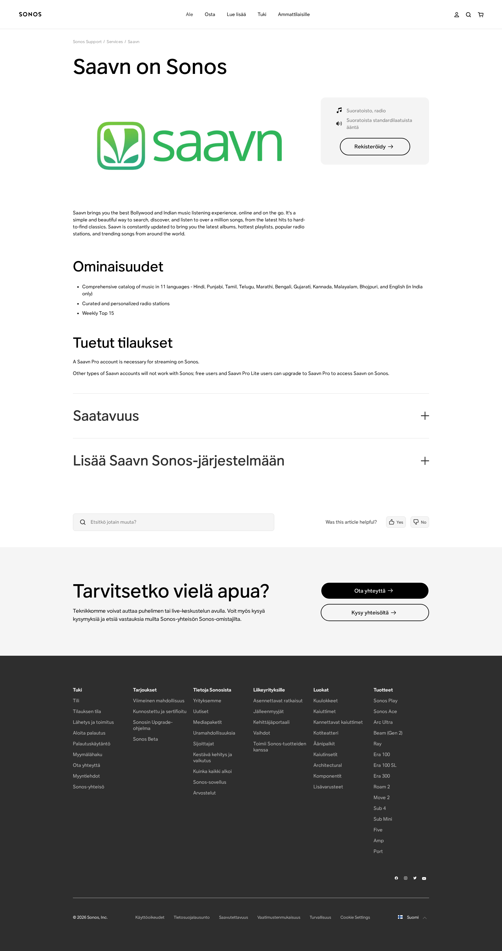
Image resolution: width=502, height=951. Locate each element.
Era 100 (382, 754)
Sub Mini (383, 819)
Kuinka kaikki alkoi (212, 771)
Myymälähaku (87, 754)
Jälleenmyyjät (268, 711)
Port (378, 851)
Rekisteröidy (370, 146)
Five (378, 830)
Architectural (327, 765)
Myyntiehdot (86, 776)
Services (115, 41)
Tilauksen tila (87, 711)
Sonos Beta (145, 739)
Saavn (133, 41)
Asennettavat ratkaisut (278, 701)
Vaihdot (261, 733)
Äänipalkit (324, 744)
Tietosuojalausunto (192, 917)
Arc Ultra (383, 722)
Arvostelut (204, 793)
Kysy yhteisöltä (370, 612)
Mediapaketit (207, 722)
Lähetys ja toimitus (93, 722)
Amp (379, 841)
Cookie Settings (355, 917)
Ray (377, 744)
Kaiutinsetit (325, 754)
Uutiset (201, 711)
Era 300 (382, 776)
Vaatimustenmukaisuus (278, 917)
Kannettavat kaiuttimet (338, 722)
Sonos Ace (385, 711)
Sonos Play (385, 701)
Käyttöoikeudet (149, 917)
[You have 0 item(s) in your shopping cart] (480, 14)
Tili (76, 701)
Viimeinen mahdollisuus (158, 701)
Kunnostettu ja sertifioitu (160, 711)
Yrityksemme (207, 701)
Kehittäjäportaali (271, 722)
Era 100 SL (385, 765)
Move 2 (382, 797)
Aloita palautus (89, 733)
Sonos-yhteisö (88, 787)
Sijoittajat (203, 744)
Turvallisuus (320, 917)
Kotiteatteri (325, 733)
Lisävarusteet (328, 787)
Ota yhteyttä (370, 590)
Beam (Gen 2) (388, 733)
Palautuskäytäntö (91, 744)
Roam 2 (382, 787)
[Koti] (30, 14)
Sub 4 (380, 808)
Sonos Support (87, 41)
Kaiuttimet (324, 711)
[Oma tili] (456, 14)
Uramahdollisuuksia (214, 733)
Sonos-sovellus (209, 782)
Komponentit (327, 776)
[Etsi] (468, 14)
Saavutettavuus (233, 917)
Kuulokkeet (325, 701)
